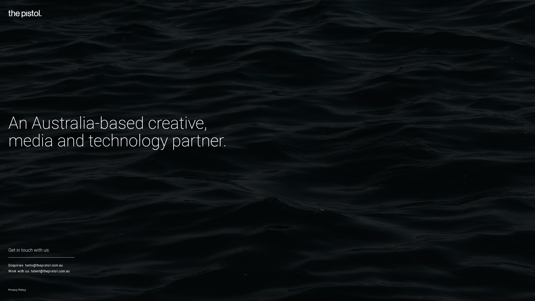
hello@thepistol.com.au (44, 265)
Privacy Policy (17, 289)
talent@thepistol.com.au (50, 271)
